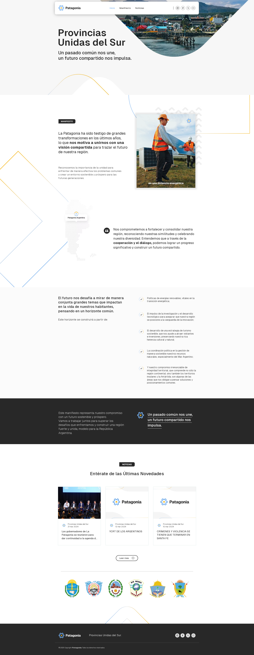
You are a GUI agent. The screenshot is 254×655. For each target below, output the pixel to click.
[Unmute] (145, 184)
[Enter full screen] (191, 184)
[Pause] (140, 184)
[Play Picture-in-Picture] (186, 184)
